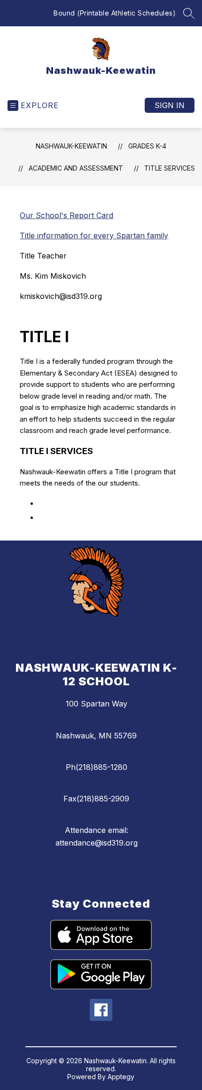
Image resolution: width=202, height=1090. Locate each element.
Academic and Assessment (76, 168)
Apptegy (121, 1077)
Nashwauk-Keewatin (71, 146)
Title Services (169, 168)
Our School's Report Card (66, 215)
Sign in (170, 105)
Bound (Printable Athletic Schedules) (115, 13)
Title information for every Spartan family (94, 235)
